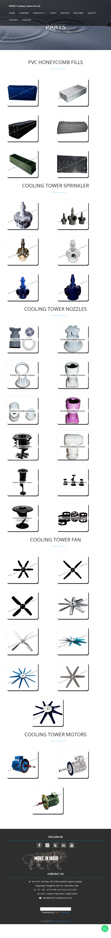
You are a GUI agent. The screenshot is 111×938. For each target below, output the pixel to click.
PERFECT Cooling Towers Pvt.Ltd (24, 6)
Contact (13, 19)
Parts (53, 13)
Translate (64, 912)
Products (39, 13)
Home (12, 13)
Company (24, 13)
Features (79, 13)
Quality (92, 13)
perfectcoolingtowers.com (60, 921)
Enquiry (26, 19)
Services (64, 13)
